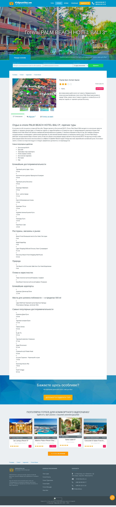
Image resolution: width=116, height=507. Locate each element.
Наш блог (45, 490)
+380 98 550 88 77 (100, 2)
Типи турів (46, 473)
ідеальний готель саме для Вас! (96, 57)
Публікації (74, 3)
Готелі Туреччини (48, 480)
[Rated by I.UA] (58, 499)
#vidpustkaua (78, 489)
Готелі (59, 3)
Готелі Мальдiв (47, 487)
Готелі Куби (46, 483)
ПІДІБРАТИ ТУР (84, 3)
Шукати (95, 65)
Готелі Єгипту (47, 477)
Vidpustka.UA (58, 503)
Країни (66, 3)
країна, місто (16, 63)
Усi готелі (58, 453)
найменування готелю (49, 63)
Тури (52, 3)
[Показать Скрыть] (112, 497)
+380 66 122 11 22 (100, 4)
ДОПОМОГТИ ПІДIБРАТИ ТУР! (58, 397)
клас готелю (76, 63)
